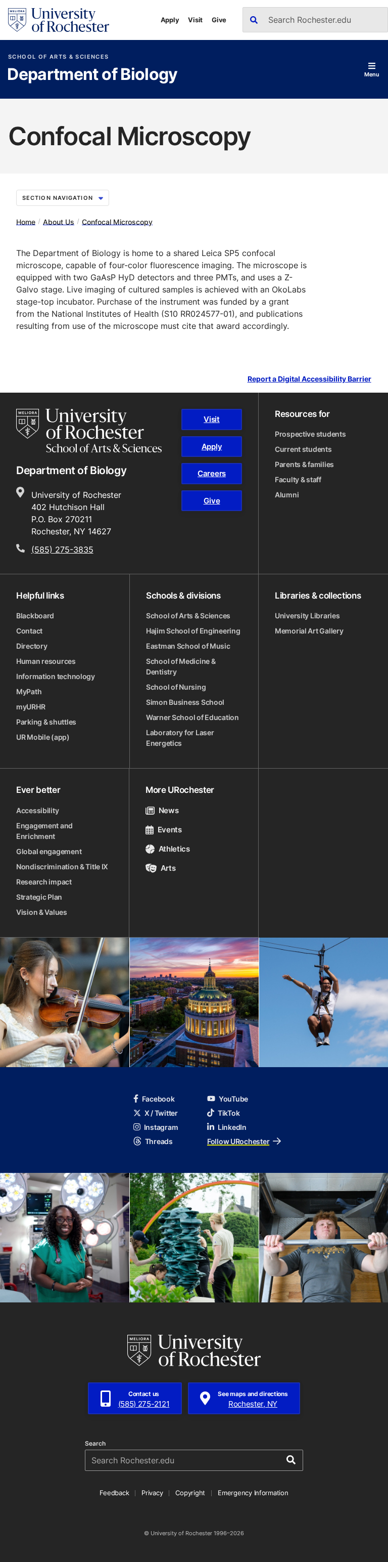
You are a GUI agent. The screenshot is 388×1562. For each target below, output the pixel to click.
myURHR (30, 706)
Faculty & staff (298, 479)
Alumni (287, 494)
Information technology (55, 676)
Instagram (161, 1127)
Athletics (174, 848)
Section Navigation (57, 198)
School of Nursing (176, 687)
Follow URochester (238, 1141)
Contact (29, 631)
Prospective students (310, 434)
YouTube (233, 1099)
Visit (195, 19)
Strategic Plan (39, 897)
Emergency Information (253, 1492)
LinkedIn (232, 1127)
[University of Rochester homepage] (58, 20)
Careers (212, 473)
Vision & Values (41, 912)
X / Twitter (161, 1113)
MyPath (28, 691)
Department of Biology (92, 75)
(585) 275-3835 (62, 549)
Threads (159, 1141)
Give (219, 19)
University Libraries (307, 615)
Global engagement (48, 851)
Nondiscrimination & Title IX (62, 866)
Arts (168, 868)
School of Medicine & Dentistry (180, 666)
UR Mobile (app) (43, 737)
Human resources (46, 661)
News (168, 810)
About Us (58, 221)
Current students (303, 449)
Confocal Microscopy (117, 221)
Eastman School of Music (188, 646)
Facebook (158, 1099)
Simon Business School (185, 702)
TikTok (228, 1113)
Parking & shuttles (46, 722)
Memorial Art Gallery (309, 631)
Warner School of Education (192, 717)
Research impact (44, 881)
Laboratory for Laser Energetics (180, 738)
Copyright (190, 1492)
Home (25, 221)
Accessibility (37, 810)
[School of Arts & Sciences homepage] (89, 430)
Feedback (114, 1492)
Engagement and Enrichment (44, 831)
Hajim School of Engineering (193, 631)
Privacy (152, 1492)
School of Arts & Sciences (58, 57)
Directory (31, 646)
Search (95, 1444)
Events (170, 829)
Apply (170, 19)
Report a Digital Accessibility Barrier (309, 379)
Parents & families (304, 464)
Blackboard (35, 615)
